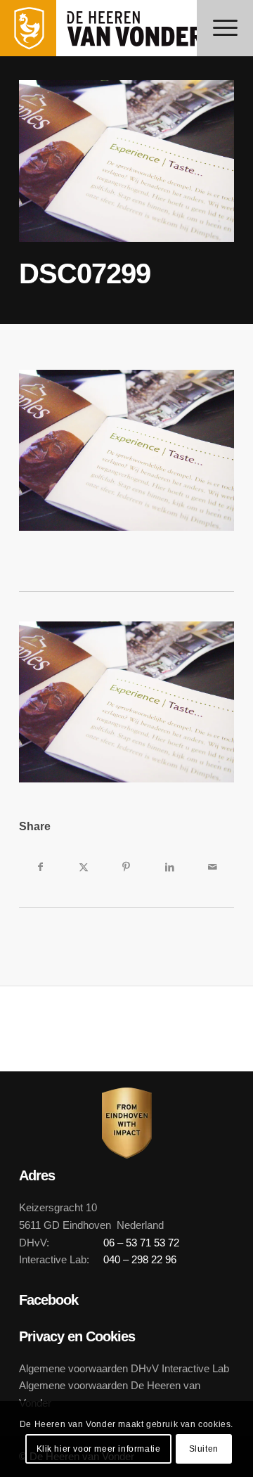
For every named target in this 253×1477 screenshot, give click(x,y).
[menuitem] (225, 28)
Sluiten (204, 1449)
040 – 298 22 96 (139, 1259)
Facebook (48, 1300)
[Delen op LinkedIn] (169, 866)
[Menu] (225, 28)
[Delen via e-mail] (212, 866)
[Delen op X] (83, 866)
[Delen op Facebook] (40, 866)
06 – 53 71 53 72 (141, 1243)
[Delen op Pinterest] (126, 866)
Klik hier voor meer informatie (99, 1449)
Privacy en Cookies (77, 1336)
